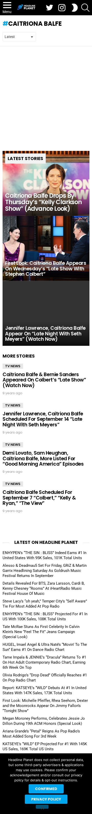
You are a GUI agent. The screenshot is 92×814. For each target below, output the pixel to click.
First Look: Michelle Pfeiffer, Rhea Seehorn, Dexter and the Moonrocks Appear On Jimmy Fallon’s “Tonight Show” (45, 705)
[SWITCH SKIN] (75, 7)
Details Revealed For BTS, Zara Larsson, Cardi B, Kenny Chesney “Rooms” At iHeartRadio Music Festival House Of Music (44, 588)
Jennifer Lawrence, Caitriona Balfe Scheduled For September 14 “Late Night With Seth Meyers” (43, 419)
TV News (12, 366)
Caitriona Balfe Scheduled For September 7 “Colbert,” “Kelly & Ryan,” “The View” (39, 498)
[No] (42, 807)
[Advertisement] (46, 95)
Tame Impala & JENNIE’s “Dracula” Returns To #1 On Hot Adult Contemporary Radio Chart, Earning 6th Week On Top (44, 662)
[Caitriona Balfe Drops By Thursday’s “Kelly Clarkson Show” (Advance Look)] (46, 183)
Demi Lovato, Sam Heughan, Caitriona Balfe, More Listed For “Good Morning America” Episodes (43, 458)
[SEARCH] (85, 7)
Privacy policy (46, 799)
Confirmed (46, 788)
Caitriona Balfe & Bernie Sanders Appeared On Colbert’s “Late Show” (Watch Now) (44, 380)
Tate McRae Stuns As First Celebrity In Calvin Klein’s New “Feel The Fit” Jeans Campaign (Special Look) (41, 631)
